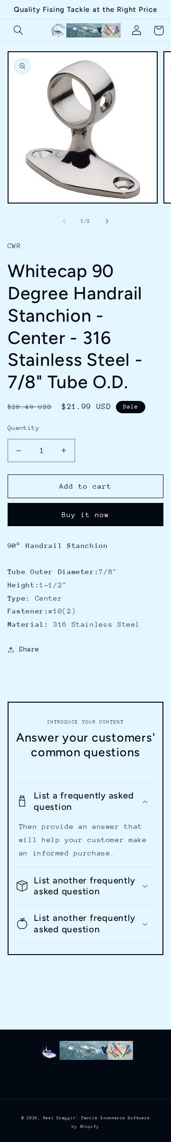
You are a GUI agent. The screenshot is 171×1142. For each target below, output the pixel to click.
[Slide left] (64, 221)
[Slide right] (106, 221)
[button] (18, 30)
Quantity (23, 427)
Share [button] (29, 649)
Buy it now (86, 515)
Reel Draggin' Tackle (70, 1117)
